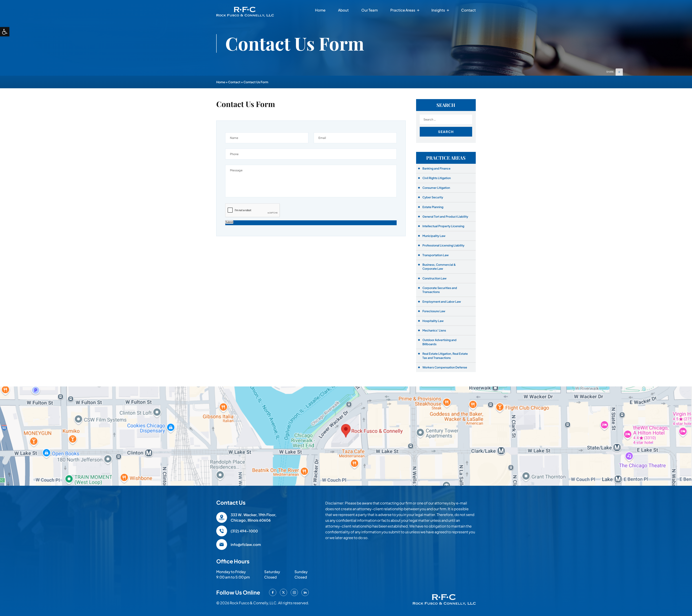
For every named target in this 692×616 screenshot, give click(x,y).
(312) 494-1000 (244, 531)
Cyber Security (432, 197)
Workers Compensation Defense (444, 367)
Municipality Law (433, 236)
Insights (438, 10)
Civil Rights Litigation (436, 178)
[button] (4, 31)
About (343, 10)
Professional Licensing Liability (443, 245)
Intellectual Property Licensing (443, 226)
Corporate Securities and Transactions (439, 290)
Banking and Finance (436, 168)
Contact (468, 10)
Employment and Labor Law (441, 301)
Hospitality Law (433, 321)
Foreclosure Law (433, 311)
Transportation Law (435, 255)
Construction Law (434, 278)
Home (320, 10)
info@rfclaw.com (246, 544)
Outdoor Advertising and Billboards (439, 342)
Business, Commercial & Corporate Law (439, 266)
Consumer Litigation (436, 188)
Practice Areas (402, 10)
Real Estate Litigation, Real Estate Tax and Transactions (445, 355)
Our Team (369, 10)
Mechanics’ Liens (434, 330)
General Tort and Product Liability (445, 216)
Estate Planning (432, 207)
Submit (229, 222)
